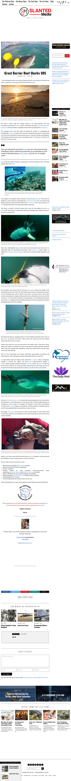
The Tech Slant (33, 1)
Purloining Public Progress (63, 178)
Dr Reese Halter (20, 537)
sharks (32, 290)
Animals (20, 597)
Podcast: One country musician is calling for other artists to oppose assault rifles (60, 81)
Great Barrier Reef (31, 200)
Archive (11, 4)
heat (25, 149)
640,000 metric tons (18, 475)
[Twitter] (59, 2)
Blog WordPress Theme (42, 772)
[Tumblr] (60, 3)
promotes (34, 250)
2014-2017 (37, 198)
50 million (29, 363)
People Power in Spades (63, 171)
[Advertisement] (35, 28)
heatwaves (17, 125)
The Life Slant (44, 1)
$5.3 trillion (21, 465)
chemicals (44, 127)
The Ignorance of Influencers (63, 164)
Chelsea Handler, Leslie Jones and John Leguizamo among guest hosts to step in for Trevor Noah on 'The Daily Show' (60, 304)
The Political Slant (8, 1)
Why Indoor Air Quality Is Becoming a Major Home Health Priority (64, 122)
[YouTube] (63, 2)
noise (38, 125)
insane (32, 456)
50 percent (31, 202)
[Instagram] (61, 2)
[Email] (62, 3)
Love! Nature (25, 539)
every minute (23, 153)
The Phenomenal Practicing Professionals (63, 136)
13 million (35, 359)
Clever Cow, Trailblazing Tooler (64, 143)
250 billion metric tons (13, 400)
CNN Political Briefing (58, 230)
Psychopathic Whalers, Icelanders (40, 626)
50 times (12, 406)
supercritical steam (14, 472)
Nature (25, 597)
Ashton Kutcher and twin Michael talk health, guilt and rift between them (60, 321)
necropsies (11, 411)
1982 (13, 164)
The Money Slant (21, 1)
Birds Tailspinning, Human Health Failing (64, 157)
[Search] (67, 55)
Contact (4, 4)
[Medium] (66, 2)
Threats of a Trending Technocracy (62, 113)
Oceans (30, 597)
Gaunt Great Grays (23, 625)
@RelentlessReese (27, 543)
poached (41, 363)
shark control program (15, 252)
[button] (42, 768)
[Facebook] (57, 2)
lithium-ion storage (29, 472)
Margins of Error (57, 239)
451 (8, 300)
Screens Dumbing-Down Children (64, 150)
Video (52, 1)
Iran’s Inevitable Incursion (63, 129)
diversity (11, 133)
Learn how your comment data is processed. (35, 677)
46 (7, 298)
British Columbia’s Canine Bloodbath (8, 626)
